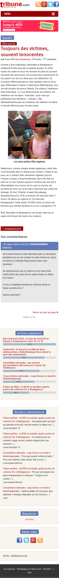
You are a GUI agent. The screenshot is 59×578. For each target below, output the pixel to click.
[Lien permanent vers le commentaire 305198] (2, 244)
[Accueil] (15, 7)
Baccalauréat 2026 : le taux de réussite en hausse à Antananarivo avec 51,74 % (26, 340)
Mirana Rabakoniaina (22, 59)
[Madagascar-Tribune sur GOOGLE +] (33, 542)
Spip (29, 572)
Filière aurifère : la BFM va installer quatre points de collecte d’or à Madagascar (26, 388)
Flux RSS (47, 569)
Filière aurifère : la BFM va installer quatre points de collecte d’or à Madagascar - (29, 440)
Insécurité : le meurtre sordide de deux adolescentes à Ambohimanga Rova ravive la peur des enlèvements (27, 352)
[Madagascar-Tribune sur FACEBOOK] (19, 542)
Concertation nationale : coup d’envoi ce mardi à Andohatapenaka (29, 377)
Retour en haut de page (44, 312)
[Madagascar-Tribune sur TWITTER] (26, 542)
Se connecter (9, 569)
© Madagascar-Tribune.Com (29, 569)
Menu (7, 13)
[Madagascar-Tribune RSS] (40, 542)
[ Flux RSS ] (29, 519)
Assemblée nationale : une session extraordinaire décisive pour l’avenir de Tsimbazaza (24, 365)
